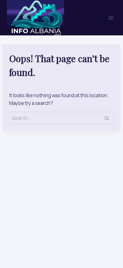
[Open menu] (111, 17)
